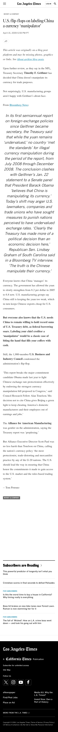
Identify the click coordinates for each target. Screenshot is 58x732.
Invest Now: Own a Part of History (43, 700)
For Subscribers (10, 591)
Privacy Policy (49, 722)
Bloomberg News (19, 105)
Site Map (6, 670)
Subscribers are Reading (21, 565)
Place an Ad (9, 703)
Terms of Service (36, 722)
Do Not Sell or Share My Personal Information (37, 725)
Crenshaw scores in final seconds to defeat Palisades (29, 583)
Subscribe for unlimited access (16, 665)
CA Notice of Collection (11, 725)
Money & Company (11, 14)
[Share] (6, 41)
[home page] (29, 3)
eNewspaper (9, 693)
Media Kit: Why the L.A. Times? (43, 694)
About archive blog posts (30, 59)
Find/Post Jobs (10, 698)
